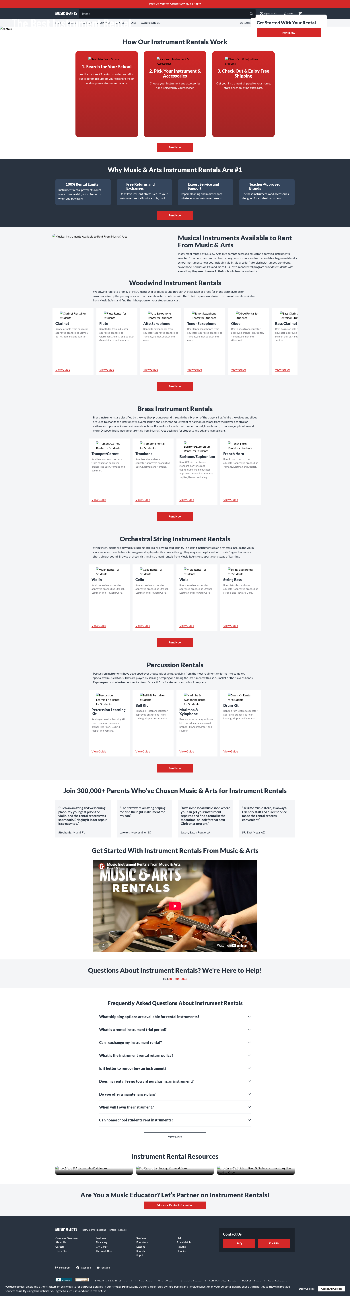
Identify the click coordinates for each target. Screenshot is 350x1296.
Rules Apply (193, 3)
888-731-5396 (177, 979)
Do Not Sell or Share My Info (222, 1281)
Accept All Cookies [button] (331, 1288)
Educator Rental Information (175, 1205)
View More (175, 1136)
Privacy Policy (121, 1286)
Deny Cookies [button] (306, 1288)
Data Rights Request (251, 1281)
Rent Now (288, 32)
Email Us (274, 1243)
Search (86, 13)
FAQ (239, 1243)
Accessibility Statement (191, 1281)
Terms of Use (97, 1291)
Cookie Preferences (277, 1281)
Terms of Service (166, 1281)
